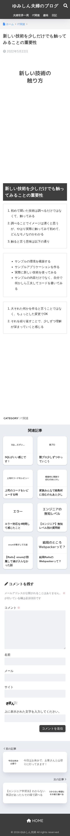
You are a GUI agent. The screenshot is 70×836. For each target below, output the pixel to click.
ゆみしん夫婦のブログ (35, 5)
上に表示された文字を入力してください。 (32, 711)
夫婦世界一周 (21, 15)
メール (8, 670)
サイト (8, 687)
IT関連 (36, 15)
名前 (7, 654)
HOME (37, 820)
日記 (54, 15)
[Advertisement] (35, 136)
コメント (12, 607)
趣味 (45, 15)
